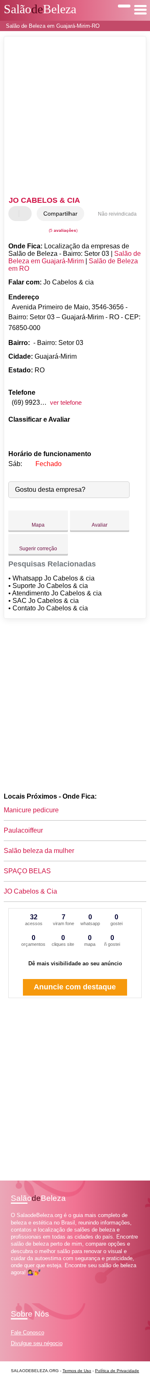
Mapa (38, 525)
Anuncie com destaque (75, 987)
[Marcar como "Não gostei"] (26, 213)
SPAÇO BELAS (27, 871)
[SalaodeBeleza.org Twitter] (16, 1280)
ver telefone (66, 402)
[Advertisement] (75, 117)
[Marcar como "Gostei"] (15, 213)
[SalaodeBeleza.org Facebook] (13, 1280)
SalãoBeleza (40, 9)
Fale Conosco (27, 1332)
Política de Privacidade (117, 1370)
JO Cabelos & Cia (30, 891)
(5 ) (63, 230)
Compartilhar (60, 213)
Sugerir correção (38, 549)
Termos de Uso (76, 1370)
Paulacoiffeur (23, 830)
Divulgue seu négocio (36, 1343)
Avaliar (100, 525)
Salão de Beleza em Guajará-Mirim (74, 257)
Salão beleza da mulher (39, 850)
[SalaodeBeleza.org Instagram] (20, 1280)
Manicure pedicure (31, 810)
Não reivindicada (117, 214)
